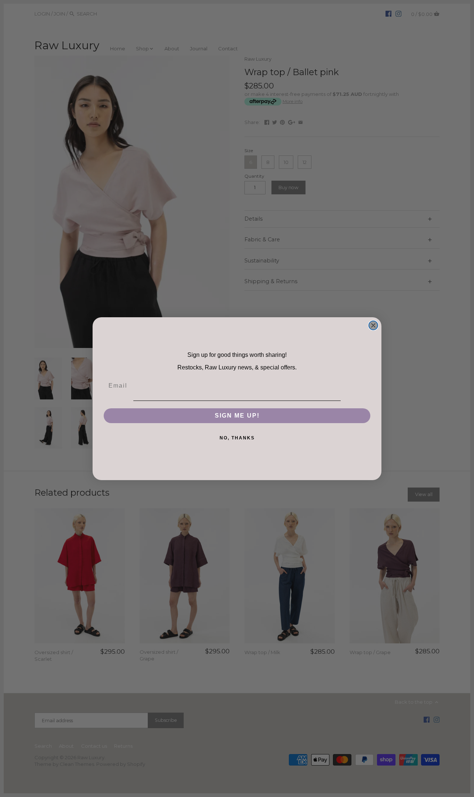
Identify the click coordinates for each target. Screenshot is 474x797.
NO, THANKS (237, 438)
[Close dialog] (373, 325)
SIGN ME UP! (237, 415)
